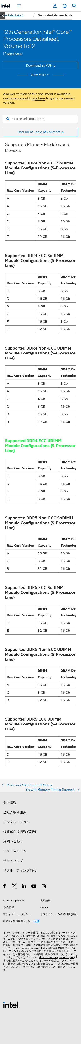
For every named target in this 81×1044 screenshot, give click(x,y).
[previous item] (2, 15)
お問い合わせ (13, 841)
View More (38, 75)
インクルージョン (16, 822)
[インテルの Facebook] (4, 887)
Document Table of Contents (38, 132)
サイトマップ (13, 861)
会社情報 (9, 802)
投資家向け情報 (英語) (19, 831)
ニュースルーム (14, 851)
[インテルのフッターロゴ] (11, 1004)
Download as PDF (39, 65)
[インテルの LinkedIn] (24, 887)
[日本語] (64, 6)
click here (38, 98)
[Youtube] (34, 887)
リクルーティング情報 (19, 870)
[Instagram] (44, 887)
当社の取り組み (14, 812)
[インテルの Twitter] (14, 887)
